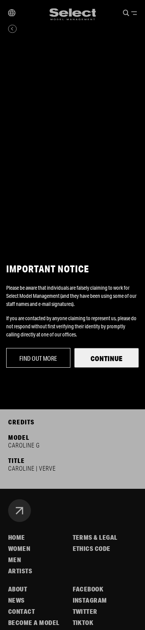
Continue (106, 358)
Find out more (38, 358)
